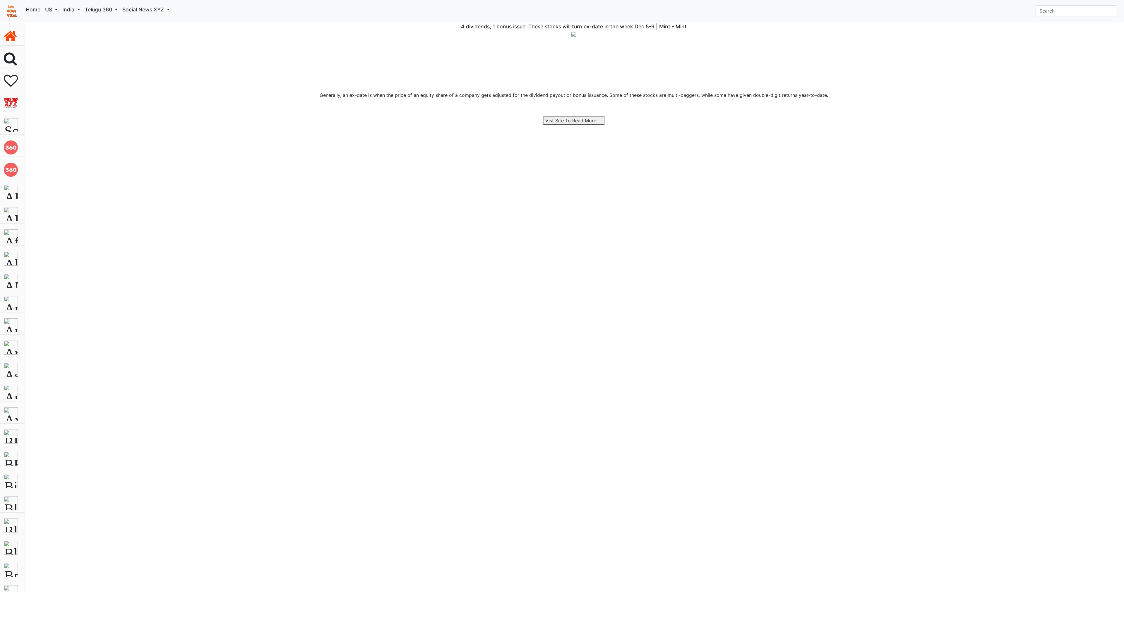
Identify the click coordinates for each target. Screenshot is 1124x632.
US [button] (49, 9)
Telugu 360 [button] (99, 9)
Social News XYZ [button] (143, 9)
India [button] (69, 9)
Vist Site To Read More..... (573, 120)
